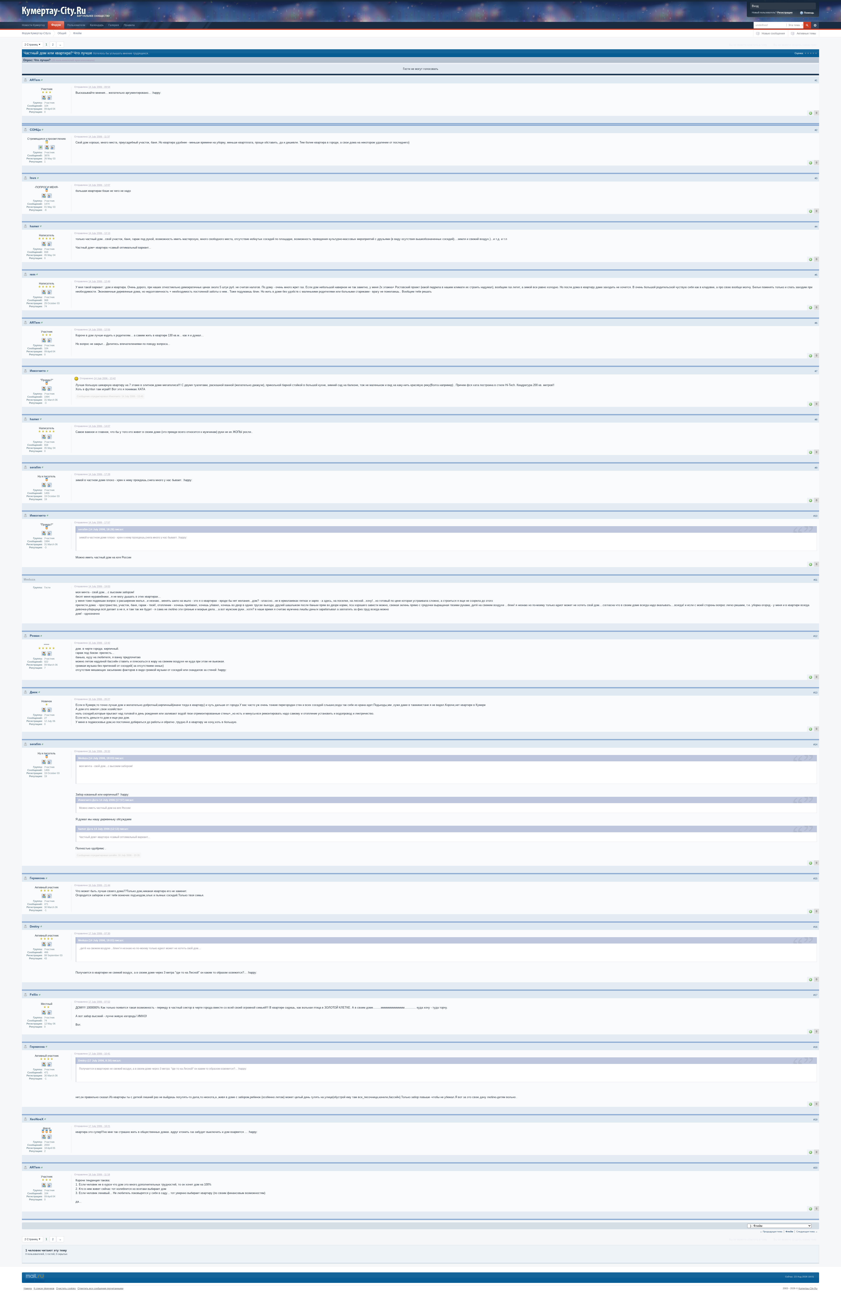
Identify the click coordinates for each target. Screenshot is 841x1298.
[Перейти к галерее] (40, 147)
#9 (816, 467)
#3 (816, 178)
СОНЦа (35, 129)
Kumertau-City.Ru (808, 1288)
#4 (816, 226)
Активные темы (806, 33)
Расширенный (815, 25)
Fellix (34, 994)
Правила (129, 25)
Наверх (28, 1288)
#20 (815, 1167)
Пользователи (76, 25)
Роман (34, 635)
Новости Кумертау (33, 25)
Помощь (808, 12)
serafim (35, 467)
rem (32, 274)
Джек (33, 692)
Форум (56, 24)
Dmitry (34, 926)
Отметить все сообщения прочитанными (100, 1288)
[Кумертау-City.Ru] (55, 10)
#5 (816, 274)
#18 (815, 1047)
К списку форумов (44, 1288)
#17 (815, 995)
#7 (816, 371)
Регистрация (784, 12)
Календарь (97, 25)
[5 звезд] (816, 53)
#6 (816, 323)
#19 (815, 1119)
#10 (815, 516)
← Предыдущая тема (771, 1231)
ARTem (35, 80)
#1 (816, 80)
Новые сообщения (773, 33)
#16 (815, 927)
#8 (816, 419)
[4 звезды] (813, 53)
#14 (815, 744)
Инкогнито (38, 370)
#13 (815, 692)
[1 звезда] (805, 53)
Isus (33, 178)
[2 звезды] (808, 53)
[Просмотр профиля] (42, 80)
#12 (815, 636)
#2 (816, 130)
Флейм (789, 1231)
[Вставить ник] (43, 97)
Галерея (113, 25)
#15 (815, 878)
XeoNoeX (36, 1119)
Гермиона (37, 878)
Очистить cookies (66, 1288)
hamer (34, 226)
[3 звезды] (810, 53)
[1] (810, 112)
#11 (815, 579)
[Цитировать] (49, 97)
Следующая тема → (807, 1231)
